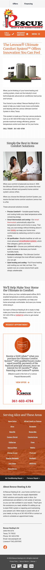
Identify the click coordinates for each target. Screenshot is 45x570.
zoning (13, 230)
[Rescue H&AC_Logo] (22, 9)
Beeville (12, 432)
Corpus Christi (12, 437)
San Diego (12, 463)
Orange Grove (12, 453)
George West (12, 448)
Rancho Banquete (12, 458)
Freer (33, 442)
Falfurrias (12, 442)
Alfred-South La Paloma (32, 421)
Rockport (32, 458)
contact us (19, 315)
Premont (33, 453)
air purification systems (27, 241)
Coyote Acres (33, 437)
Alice (12, 427)
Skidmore (32, 463)
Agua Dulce (12, 421)
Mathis (32, 448)
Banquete (32, 427)
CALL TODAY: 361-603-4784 (14, 129)
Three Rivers (12, 469)
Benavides (32, 432)
